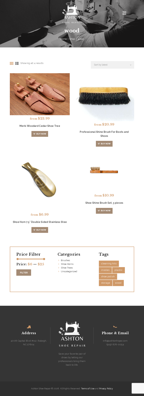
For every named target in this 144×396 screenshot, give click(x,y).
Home (63, 39)
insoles (105, 270)
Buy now (41, 134)
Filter (24, 272)
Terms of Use (87, 388)
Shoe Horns (67, 264)
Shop (72, 39)
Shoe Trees (67, 267)
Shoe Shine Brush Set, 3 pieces (104, 202)
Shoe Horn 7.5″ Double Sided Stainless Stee (40, 222)
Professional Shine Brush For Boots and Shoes (104, 133)
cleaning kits (109, 263)
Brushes (65, 260)
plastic (118, 270)
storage (105, 283)
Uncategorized (69, 271)
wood (118, 283)
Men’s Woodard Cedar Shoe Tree (39, 126)
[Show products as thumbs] (11, 64)
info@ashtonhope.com (115, 340)
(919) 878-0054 (115, 344)
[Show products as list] (17, 64)
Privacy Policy (106, 388)
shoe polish (108, 276)
